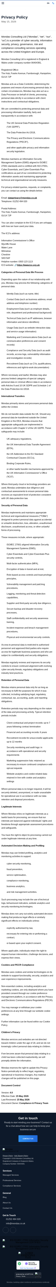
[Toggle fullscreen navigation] (3, 3)
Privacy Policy (8, 1156)
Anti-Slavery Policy (21, 1156)
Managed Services (11, 1175)
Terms (23, 1276)
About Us (7, 1203)
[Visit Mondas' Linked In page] (6, 1230)
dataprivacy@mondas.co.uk (22, 198)
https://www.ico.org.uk (28, 265)
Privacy (18, 1276)
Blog (5, 1197)
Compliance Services (12, 1186)
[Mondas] (13, 3)
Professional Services (12, 1180)
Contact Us (28, 1139)
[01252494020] (53, 3)
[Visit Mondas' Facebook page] (13, 1230)
